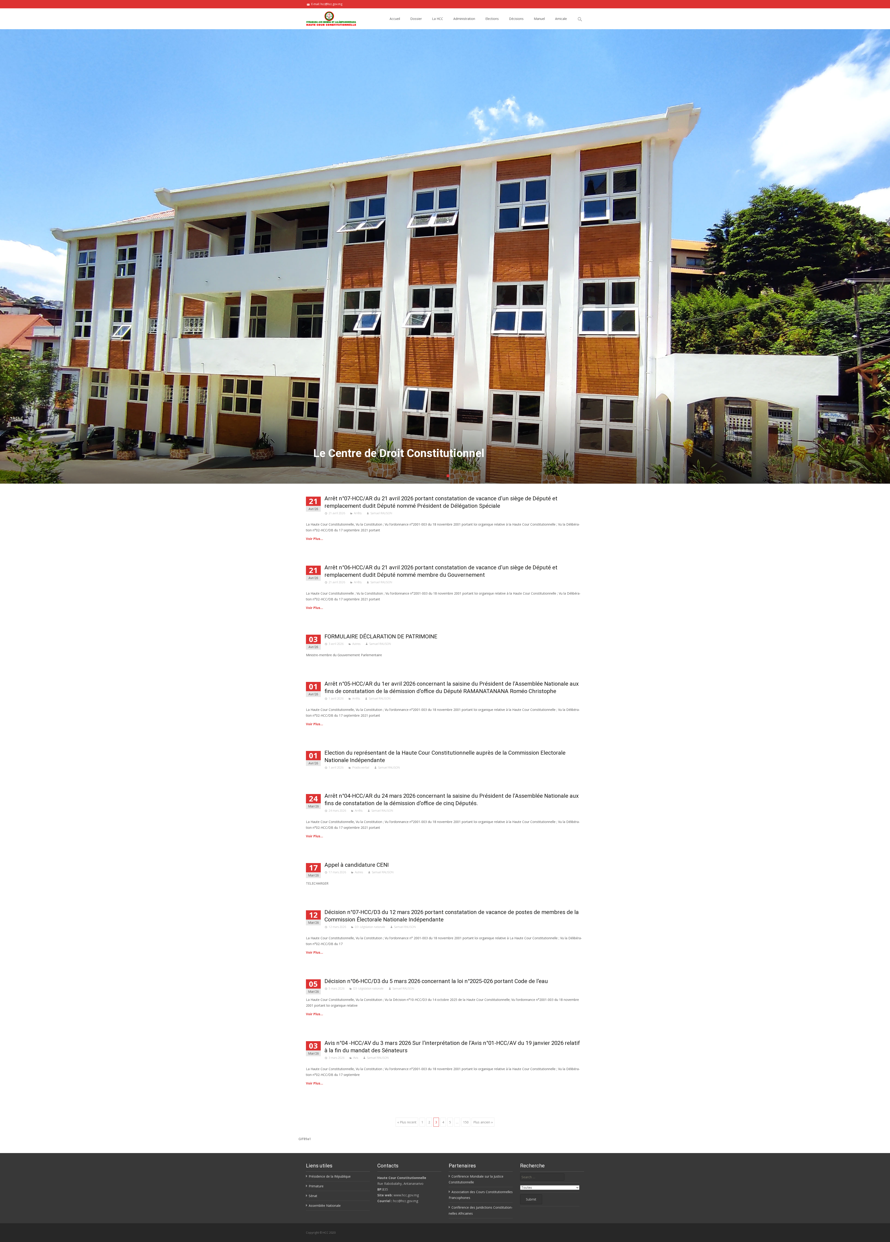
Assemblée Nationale (325, 1205)
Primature (316, 1186)
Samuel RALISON (381, 513)
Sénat (313, 1196)
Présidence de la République (330, 1176)
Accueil (395, 18)
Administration (464, 18)
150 (466, 1122)
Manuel (539, 18)
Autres (356, 644)
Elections (492, 18)
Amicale (561, 18)
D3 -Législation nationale (370, 927)
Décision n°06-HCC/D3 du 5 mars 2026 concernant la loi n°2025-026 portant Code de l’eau (436, 981)
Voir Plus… (314, 538)
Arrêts (358, 513)
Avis (355, 1058)
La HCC (437, 18)
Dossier (416, 18)
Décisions (516, 18)
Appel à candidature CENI (356, 865)
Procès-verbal (360, 767)
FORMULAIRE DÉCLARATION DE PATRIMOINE (380, 636)
